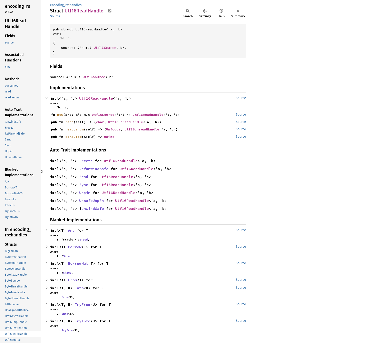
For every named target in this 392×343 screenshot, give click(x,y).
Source (55, 16)
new (60, 114)
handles (75, 5)
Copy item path (110, 10)
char (100, 122)
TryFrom (82, 304)
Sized (83, 239)
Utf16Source (105, 48)
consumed (73, 137)
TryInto (82, 321)
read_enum (74, 129)
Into (79, 288)
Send (83, 176)
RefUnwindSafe (93, 168)
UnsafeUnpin (91, 200)
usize (109, 137)
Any (71, 230)
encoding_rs (59, 5)
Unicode (113, 129)
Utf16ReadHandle (96, 98)
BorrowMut (78, 263)
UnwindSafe (92, 208)
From (72, 280)
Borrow (74, 247)
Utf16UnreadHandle (125, 122)
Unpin (84, 192)
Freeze (86, 160)
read (69, 122)
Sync (83, 184)
